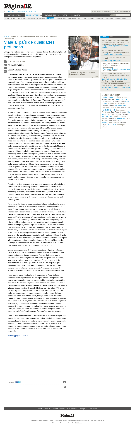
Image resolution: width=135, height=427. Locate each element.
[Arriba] (65, 387)
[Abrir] (41, 15)
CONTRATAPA (109, 18)
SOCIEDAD (31, 18)
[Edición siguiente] (7, 11)
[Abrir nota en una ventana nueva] (5, 62)
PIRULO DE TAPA (120, 18)
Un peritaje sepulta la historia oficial (114, 79)
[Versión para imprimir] (5, 72)
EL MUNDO (50, 18)
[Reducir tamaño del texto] (5, 69)
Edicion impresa (59, 409)
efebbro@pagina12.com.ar (18, 336)
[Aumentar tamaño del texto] (5, 66)
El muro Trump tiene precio (111, 61)
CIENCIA (91, 18)
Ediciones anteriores (101, 11)
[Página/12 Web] (18, 9)
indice (111, 36)
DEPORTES (72, 18)
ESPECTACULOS (61, 18)
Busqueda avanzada (122, 11)
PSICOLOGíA (82, 18)
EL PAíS (13, 18)
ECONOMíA (22, 18)
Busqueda (83, 409)
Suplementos (72, 409)
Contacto (93, 409)
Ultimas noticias (44, 409)
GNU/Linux (78, 423)
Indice (7, 18)
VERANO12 (99, 18)
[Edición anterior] (4, 11)
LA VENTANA (41, 18)
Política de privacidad (75, 420)
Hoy (34, 11)
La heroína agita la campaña (112, 54)
